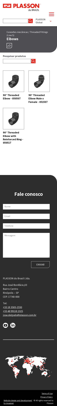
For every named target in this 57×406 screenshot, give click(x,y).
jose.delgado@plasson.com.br (19, 315)
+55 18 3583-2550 (12, 307)
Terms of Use (47, 393)
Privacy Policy (46, 397)
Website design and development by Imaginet (18, 402)
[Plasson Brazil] (22, 7)
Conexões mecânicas (17, 32)
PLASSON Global (40, 21)
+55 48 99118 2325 (13, 311)
